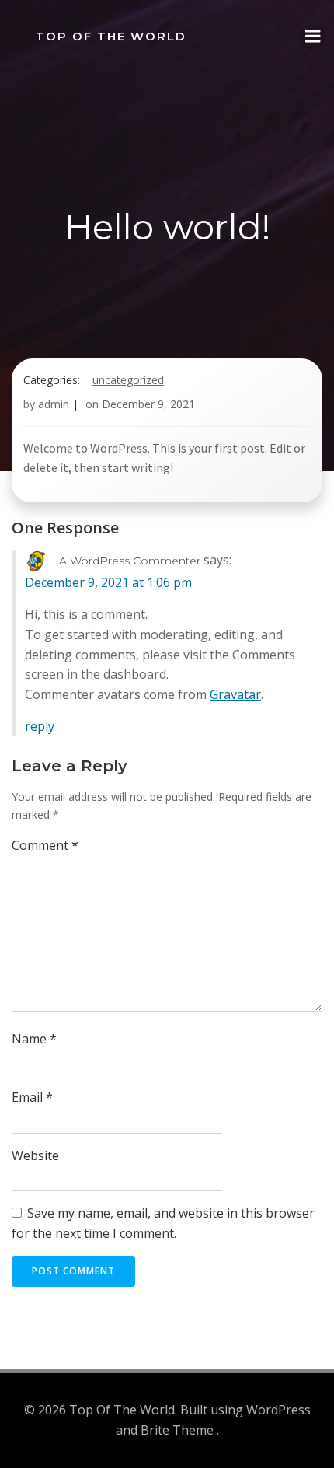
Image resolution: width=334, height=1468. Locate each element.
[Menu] (313, 36)
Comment (45, 845)
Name (34, 1038)
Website (35, 1155)
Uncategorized (128, 379)
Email (32, 1097)
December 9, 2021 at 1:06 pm (108, 582)
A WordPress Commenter (129, 561)
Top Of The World (111, 36)
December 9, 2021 (148, 404)
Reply (39, 726)
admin (53, 404)
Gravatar (235, 694)
